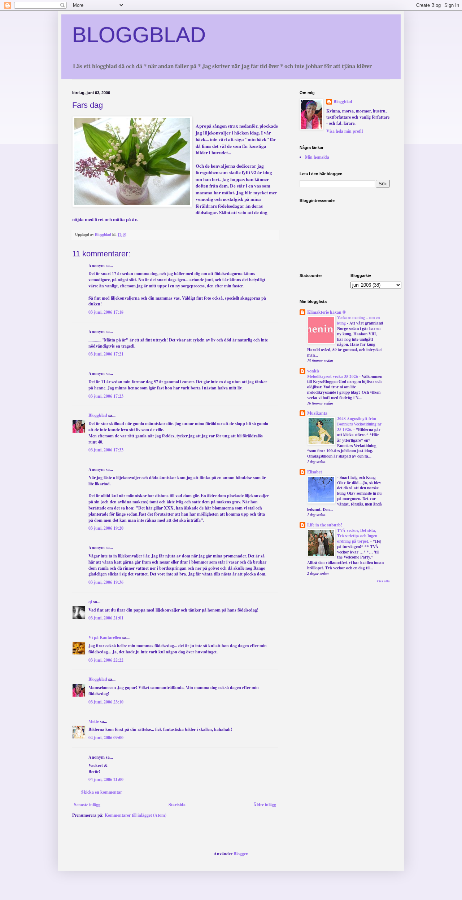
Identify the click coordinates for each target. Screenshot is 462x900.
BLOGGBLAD (139, 35)
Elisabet (314, 472)
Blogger (240, 854)
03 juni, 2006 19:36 (105, 582)
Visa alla (383, 581)
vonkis (313, 371)
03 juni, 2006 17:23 (105, 396)
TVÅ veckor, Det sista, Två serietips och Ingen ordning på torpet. (357, 535)
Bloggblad (97, 415)
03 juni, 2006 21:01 (105, 618)
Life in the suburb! (324, 525)
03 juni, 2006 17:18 (105, 312)
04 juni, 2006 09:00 (105, 737)
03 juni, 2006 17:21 (105, 354)
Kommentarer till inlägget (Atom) (135, 815)
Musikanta (317, 413)
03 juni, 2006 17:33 (105, 450)
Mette (93, 721)
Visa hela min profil (344, 131)
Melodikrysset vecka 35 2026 (333, 376)
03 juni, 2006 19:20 (105, 528)
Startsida (177, 805)
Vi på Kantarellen (104, 637)
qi (90, 602)
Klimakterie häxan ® (326, 312)
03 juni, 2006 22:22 (105, 660)
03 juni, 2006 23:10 (105, 702)
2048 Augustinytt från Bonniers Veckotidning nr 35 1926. (359, 423)
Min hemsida (317, 157)
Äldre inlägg (264, 805)
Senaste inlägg (87, 805)
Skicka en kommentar (101, 792)
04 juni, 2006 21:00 (105, 779)
